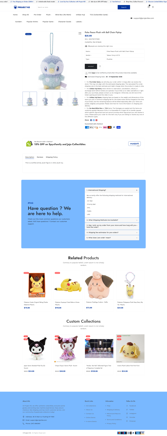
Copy (138, 145)
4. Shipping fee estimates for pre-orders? (102, 232)
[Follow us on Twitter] (94, 120)
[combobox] (83, 7)
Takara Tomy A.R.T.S (113, 55)
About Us (89, 410)
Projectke (49, 433)
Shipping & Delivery (113, 410)
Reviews (40, 157)
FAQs (108, 406)
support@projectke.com (144, 18)
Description (29, 157)
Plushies (109, 59)
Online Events (90, 417)
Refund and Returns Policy (113, 415)
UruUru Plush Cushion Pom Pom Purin (128, 366)
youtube (132, 417)
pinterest (132, 421)
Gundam (18, 22)
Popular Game (48, 22)
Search (123, 7)
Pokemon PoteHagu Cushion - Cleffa (97, 302)
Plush (48, 15)
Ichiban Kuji (80, 15)
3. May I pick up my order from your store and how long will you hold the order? (111, 226)
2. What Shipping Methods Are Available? (102, 220)
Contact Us (90, 413)
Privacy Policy (111, 423)
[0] (149, 7)
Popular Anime (32, 22)
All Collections (91, 406)
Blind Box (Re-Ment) (63, 15)
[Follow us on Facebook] (91, 120)
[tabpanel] (29, 99)
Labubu (79, 22)
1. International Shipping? (96, 190)
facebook (132, 406)
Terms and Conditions (114, 419)
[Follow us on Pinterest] (96, 120)
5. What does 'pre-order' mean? (99, 238)
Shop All (25, 15)
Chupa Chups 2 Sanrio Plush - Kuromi (66, 366)
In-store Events (91, 421)
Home (15, 15)
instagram (132, 413)
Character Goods (64, 22)
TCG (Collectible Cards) (99, 15)
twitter (131, 409)
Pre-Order (37, 15)
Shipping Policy (52, 157)
